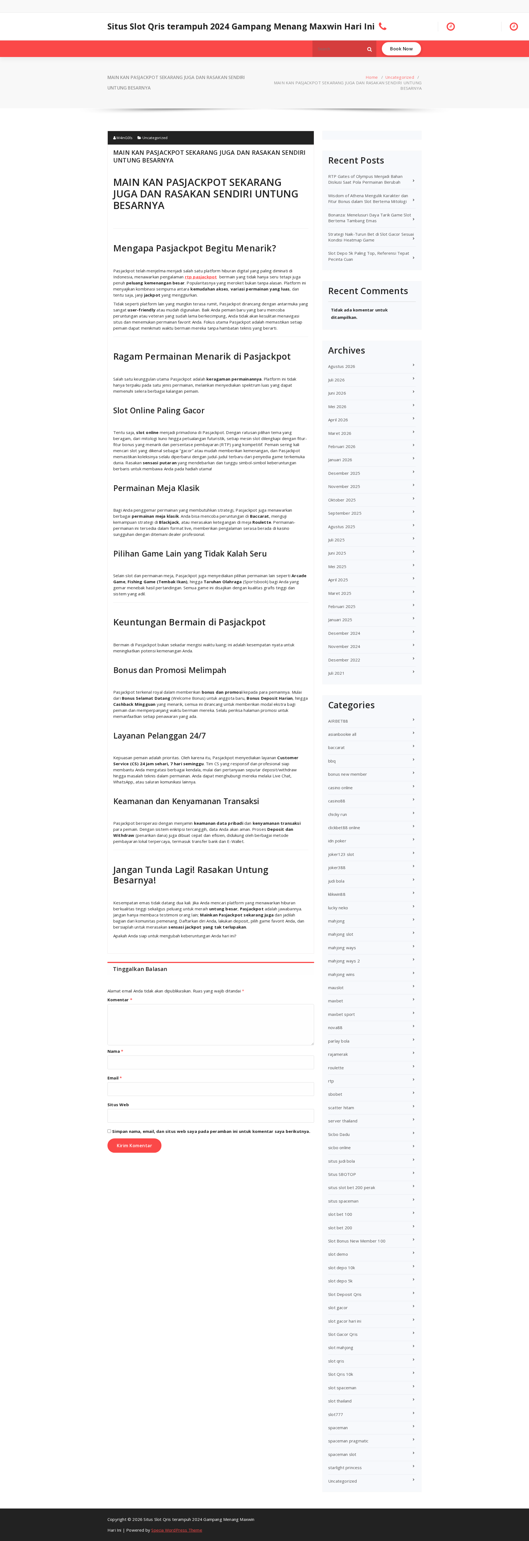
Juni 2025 (337, 553)
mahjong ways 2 (344, 961)
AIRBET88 (338, 721)
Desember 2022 (344, 660)
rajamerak (338, 1054)
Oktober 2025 (342, 500)
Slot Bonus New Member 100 (356, 1241)
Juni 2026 (337, 393)
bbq (332, 761)
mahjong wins (341, 974)
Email (114, 1078)
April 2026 (338, 419)
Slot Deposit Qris (344, 1294)
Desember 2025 (344, 473)
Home (372, 77)
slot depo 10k (341, 1267)
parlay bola (338, 1041)
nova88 (335, 1027)
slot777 (335, 1414)
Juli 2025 (336, 539)
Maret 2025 (339, 593)
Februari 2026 (342, 446)
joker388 (337, 867)
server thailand (342, 1121)
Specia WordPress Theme (176, 1530)
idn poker (337, 840)
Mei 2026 (337, 406)
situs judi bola (341, 1161)
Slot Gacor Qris (343, 1334)
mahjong (336, 921)
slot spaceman (342, 1387)
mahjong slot (340, 934)
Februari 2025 (342, 606)
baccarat (336, 747)
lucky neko (338, 907)
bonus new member (347, 774)
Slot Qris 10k (340, 1374)
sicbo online (339, 1147)
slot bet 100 (340, 1214)
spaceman (338, 1427)
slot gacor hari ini (344, 1321)
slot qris (336, 1361)
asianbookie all (342, 734)
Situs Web (118, 1104)
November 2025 (344, 486)
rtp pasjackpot (201, 277)
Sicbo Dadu (339, 1134)
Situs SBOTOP (342, 1174)
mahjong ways (342, 947)
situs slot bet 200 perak (351, 1187)
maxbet (335, 1000)
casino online (340, 787)
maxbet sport (341, 1014)
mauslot (336, 987)
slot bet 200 (340, 1227)
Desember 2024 (344, 633)
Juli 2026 (336, 379)
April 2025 (338, 579)
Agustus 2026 (341, 366)
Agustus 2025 (341, 526)
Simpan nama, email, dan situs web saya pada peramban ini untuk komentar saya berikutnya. (211, 1131)
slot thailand (340, 1401)
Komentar (119, 999)
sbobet (335, 1094)
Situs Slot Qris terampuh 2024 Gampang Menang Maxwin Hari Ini (241, 26)
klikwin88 (337, 894)
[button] (369, 48)
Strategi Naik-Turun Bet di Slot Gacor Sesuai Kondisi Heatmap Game (371, 237)
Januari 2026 (340, 459)
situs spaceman (343, 1201)
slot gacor (338, 1307)
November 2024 (344, 646)
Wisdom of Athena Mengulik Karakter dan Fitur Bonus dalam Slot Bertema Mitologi (368, 198)
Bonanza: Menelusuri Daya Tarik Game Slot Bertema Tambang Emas (369, 217)
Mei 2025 (337, 566)
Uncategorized (399, 77)
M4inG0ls (124, 137)
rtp (331, 1081)
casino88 (337, 801)
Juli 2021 (336, 673)
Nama (115, 1051)
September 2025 (344, 513)
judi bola (336, 881)
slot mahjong (340, 1347)
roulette (336, 1067)
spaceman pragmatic (348, 1441)
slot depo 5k (340, 1281)
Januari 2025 (340, 619)
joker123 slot (341, 854)
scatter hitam (341, 1107)
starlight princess (345, 1467)
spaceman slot (342, 1454)
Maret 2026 (339, 433)
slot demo (338, 1254)
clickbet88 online (344, 827)
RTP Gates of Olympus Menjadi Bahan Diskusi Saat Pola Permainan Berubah (365, 179)
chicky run (337, 814)
